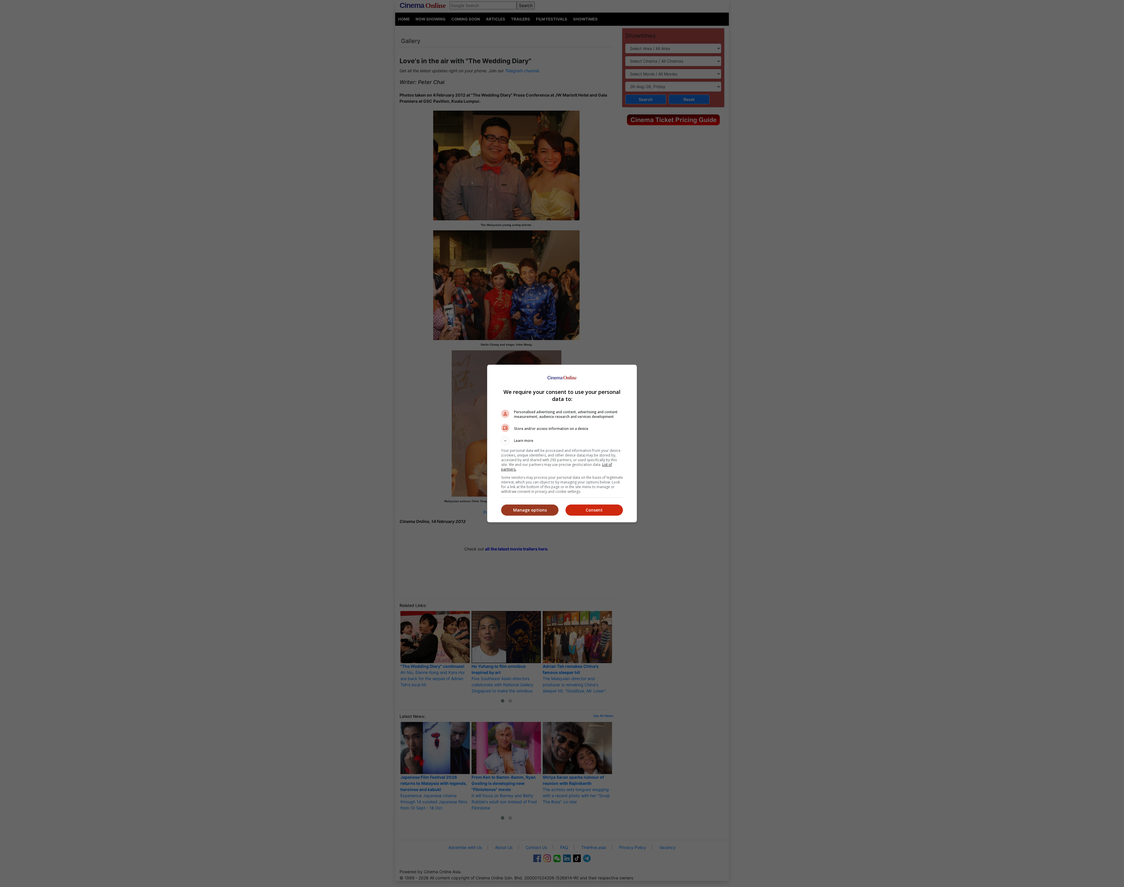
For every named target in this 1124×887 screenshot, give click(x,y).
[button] (562, 441)
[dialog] (562, 443)
